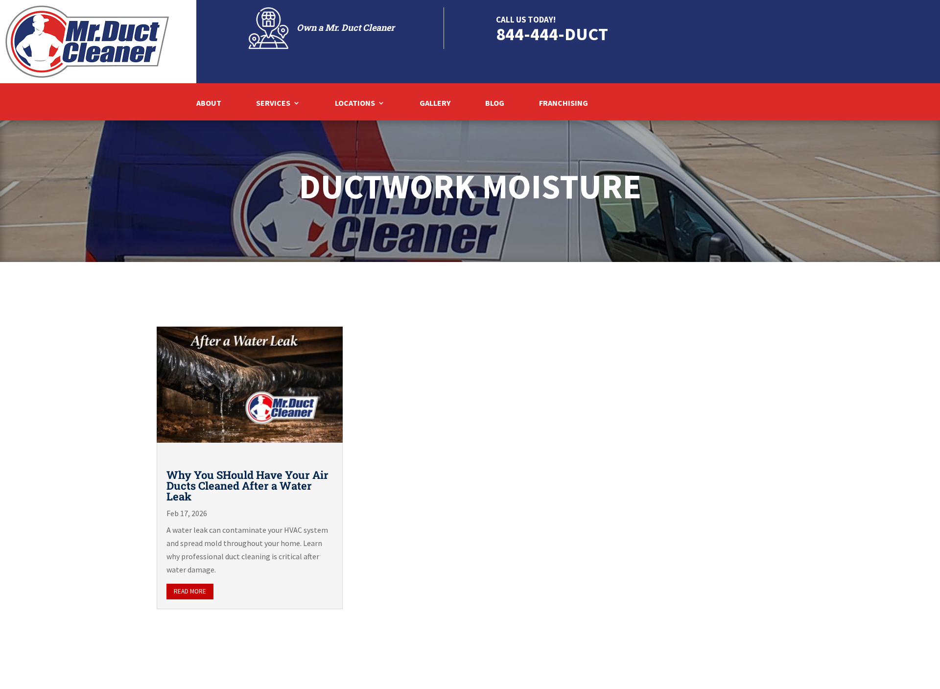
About (208, 103)
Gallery (435, 103)
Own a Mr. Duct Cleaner (346, 27)
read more (190, 591)
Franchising (563, 103)
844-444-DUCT (552, 34)
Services (273, 103)
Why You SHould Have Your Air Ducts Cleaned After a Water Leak (247, 485)
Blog (494, 103)
